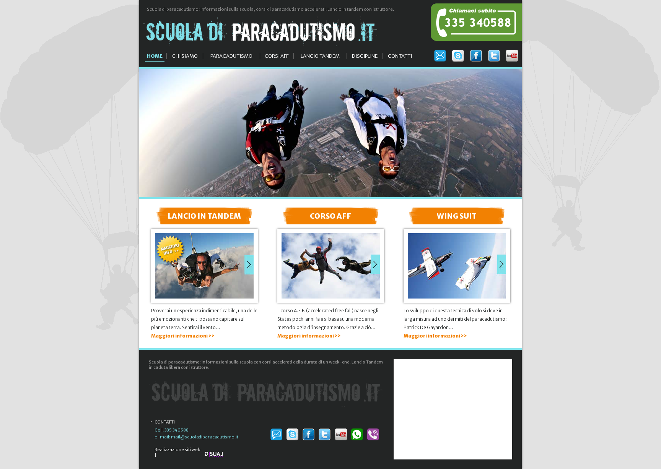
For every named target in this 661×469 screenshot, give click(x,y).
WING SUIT (457, 216)
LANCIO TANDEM (320, 56)
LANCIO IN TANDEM (204, 216)
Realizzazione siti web (177, 449)
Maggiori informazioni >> (183, 336)
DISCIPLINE (365, 56)
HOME (155, 56)
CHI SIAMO (185, 56)
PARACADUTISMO (231, 56)
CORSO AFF (330, 216)
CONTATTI (400, 56)
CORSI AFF (276, 56)
